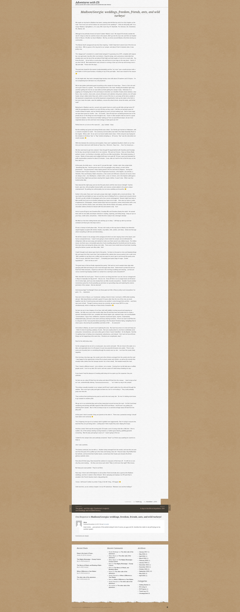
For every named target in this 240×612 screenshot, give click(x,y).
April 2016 (142, 556)
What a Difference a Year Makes (86, 571)
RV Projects (142, 589)
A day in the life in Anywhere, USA (152, 508)
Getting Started (143, 584)
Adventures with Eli (93, 3)
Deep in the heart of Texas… (85, 553)
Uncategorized (143, 593)
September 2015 (144, 571)
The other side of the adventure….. (87, 577)
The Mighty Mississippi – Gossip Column (89, 559)
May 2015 (142, 573)
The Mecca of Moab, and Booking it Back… (90, 565)
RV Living (142, 587)
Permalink (106, 524)
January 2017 (143, 552)
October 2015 (143, 569)
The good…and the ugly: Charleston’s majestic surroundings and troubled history (92, 509)
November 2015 (144, 567)
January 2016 (143, 562)
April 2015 (142, 575)
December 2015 (144, 565)
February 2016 (143, 560)
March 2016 (142, 558)
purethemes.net (86, 607)
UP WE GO (167, 607)
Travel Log (138, 501)
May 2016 (142, 554)
